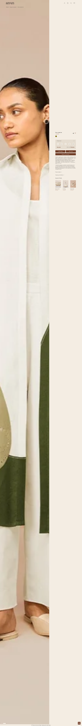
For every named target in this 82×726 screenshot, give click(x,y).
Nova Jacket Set (20, 7)
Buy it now (71, 151)
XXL (73, 143)
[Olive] (56, 136)
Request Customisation (65, 154)
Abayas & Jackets (13, 7)
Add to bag (60, 151)
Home (7, 7)
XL (69, 143)
